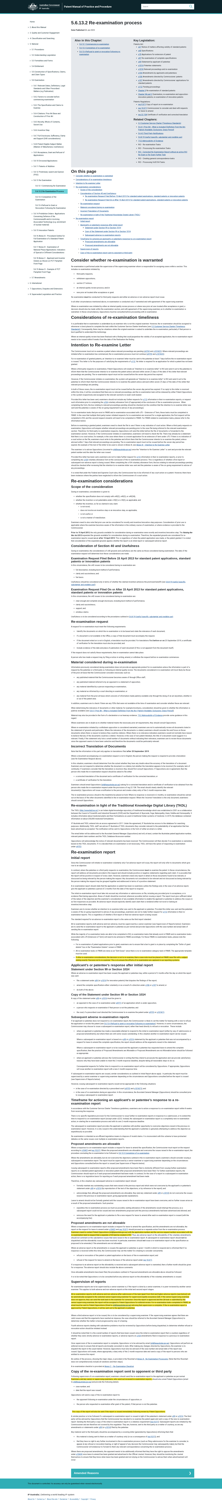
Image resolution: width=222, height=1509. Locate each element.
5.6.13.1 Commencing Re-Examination (50, 186)
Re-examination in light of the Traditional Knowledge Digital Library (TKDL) (110, 215)
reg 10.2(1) (142, 108)
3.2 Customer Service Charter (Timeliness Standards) (159, 123)
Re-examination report (85, 218)
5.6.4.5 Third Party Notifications (150, 133)
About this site (52, 1499)
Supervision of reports (89, 249)
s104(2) (85, 1150)
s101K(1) (160, 1012)
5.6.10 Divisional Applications (45, 161)
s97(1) (118, 1003)
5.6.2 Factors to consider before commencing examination (46, 98)
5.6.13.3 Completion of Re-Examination (46, 198)
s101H (141, 65)
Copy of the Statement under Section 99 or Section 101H (108, 231)
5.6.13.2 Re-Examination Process (49, 191)
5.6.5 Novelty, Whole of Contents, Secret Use (47, 123)
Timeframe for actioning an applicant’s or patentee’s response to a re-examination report (115, 239)
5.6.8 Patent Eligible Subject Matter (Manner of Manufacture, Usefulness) (49, 145)
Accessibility (74, 1499)
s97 (139, 58)
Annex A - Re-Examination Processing (152, 1359)
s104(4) (79, 1454)
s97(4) (147, 351)
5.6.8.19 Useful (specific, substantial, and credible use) (151, 617)
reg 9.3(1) (142, 104)
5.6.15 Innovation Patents (44, 230)
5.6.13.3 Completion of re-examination (94, 48)
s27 (139, 47)
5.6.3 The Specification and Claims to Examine (48, 106)
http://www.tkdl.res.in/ (89, 810)
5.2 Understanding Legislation (44, 55)
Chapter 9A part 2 (145, 94)
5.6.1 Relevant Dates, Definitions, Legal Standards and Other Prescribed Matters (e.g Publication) (49, 88)
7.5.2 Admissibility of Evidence (150, 141)
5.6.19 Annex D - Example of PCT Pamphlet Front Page (47, 270)
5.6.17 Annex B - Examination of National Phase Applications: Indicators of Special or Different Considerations (49, 250)
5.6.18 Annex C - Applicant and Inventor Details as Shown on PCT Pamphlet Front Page (49, 261)
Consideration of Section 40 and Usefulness (98, 193)
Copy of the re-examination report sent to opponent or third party (106, 253)
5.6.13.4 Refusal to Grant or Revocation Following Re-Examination (50, 206)
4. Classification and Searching (42, 38)
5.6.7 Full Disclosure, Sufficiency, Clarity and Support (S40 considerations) (49, 137)
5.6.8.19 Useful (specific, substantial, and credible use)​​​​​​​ (160, 137)
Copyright (84, 1499)
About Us (31, 1499)
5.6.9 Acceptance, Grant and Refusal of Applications (49, 153)
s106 (140, 77)
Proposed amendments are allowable (100, 242)
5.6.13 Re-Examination (42, 180)
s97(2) (78, 846)
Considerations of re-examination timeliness (94, 179)
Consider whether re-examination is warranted (94, 176)
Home (32, 22)
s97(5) (149, 354)
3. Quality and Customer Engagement (44, 33)
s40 (139, 51)
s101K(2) (157, 351)
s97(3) (151, 1012)
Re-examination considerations (88, 187)
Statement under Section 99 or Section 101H (103, 228)
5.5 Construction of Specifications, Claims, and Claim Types (49, 73)
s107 (140, 80)
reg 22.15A (142, 115)
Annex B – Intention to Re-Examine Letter (153, 445)
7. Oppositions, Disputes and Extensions (46, 289)
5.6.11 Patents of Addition (44, 166)
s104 (140, 73)
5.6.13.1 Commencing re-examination (94, 44)
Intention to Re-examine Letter (88, 183)
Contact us (41, 1499)
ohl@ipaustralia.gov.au (122, 449)
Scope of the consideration (91, 190)
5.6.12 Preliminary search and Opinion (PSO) (49, 173)
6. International (36, 283)
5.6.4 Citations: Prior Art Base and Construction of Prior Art (47, 114)
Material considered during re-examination (97, 207)
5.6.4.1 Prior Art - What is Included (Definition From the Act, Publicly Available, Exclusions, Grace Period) (131, 711)
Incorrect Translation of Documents (94, 211)
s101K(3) (160, 354)
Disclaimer (63, 1499)
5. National (34, 44)
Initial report (85, 221)
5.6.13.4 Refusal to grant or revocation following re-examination (129, 1024)
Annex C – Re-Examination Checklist (119, 1366)
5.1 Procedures (38, 49)
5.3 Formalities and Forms (42, 61)
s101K (140, 69)
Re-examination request (90, 204)
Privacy (93, 1499)
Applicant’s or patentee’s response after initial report (101, 225)
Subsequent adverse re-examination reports (103, 235)
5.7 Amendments (38, 277)
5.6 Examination (38, 80)
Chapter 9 (142, 90)
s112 (140, 87)
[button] (191, 7)
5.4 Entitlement (38, 66)
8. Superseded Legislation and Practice (46, 294)
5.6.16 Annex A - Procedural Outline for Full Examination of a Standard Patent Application (49, 239)
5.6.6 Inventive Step (41, 130)
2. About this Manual (38, 27)
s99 (139, 62)
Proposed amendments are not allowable (101, 245)
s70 (139, 54)
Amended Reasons (86, 1473)
